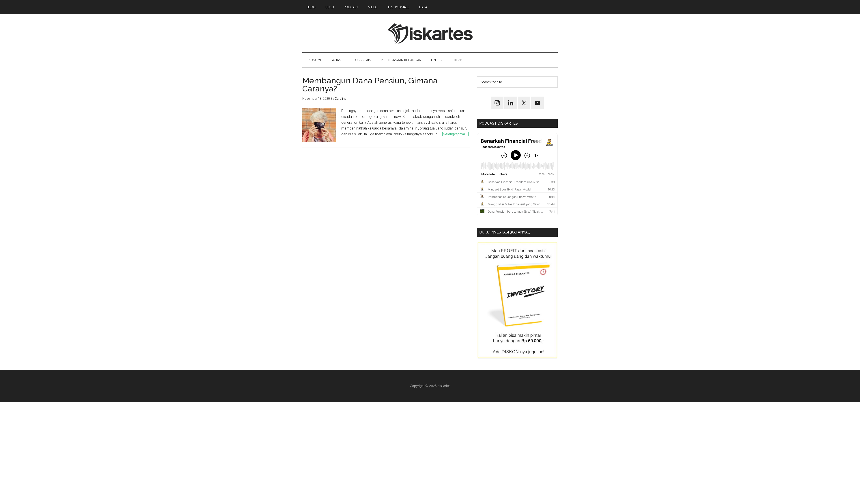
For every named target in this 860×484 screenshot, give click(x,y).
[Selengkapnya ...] (455, 134)
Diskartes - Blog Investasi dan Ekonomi (430, 33)
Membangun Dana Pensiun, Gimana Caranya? (370, 84)
